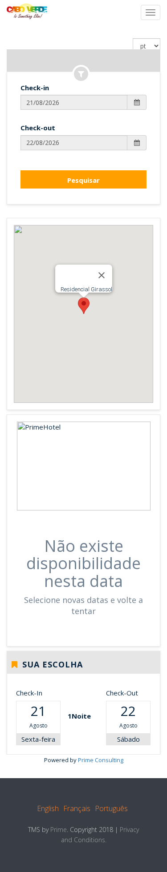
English (48, 808)
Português (111, 808)
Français (76, 808)
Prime (58, 829)
